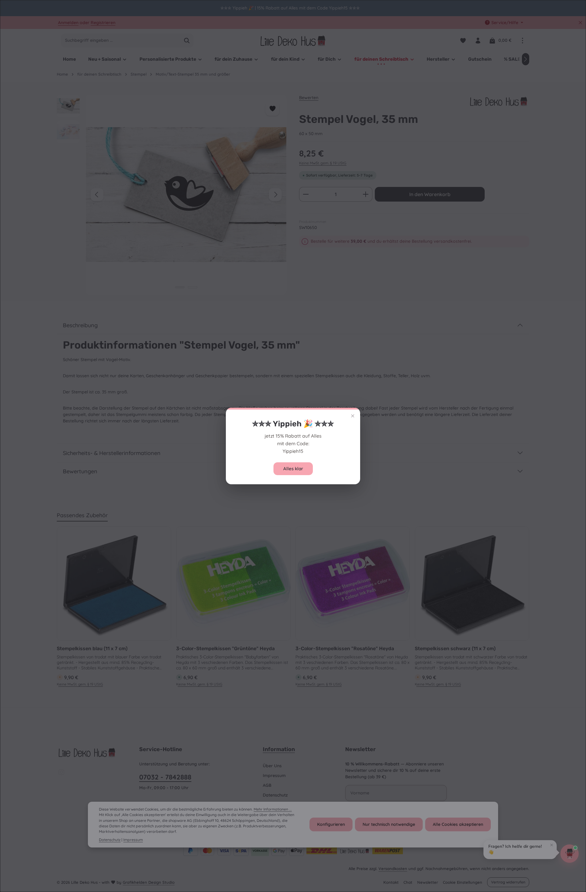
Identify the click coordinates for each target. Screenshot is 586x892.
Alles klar (293, 468)
